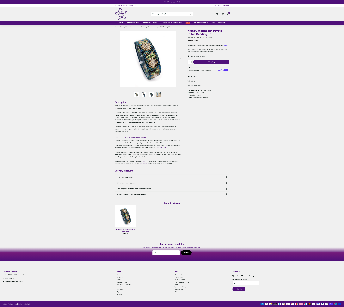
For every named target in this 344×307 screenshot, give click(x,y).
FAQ (176, 292)
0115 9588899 (9, 278)
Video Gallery (120, 289)
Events (118, 279)
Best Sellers (221, 23)
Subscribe (186, 252)
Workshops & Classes (200, 23)
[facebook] (245, 276)
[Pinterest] (237, 276)
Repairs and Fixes (122, 282)
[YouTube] (242, 275)
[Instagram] (233, 276)
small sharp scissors (161, 147)
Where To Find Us (180, 279)
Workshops (120, 287)
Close (342, 0)
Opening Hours (179, 277)
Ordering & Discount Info (182, 282)
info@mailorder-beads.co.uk (14, 281)
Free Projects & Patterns (124, 284)
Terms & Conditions (180, 287)
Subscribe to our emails (239, 279)
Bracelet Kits (139, 27)
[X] (249, 275)
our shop (202, 56)
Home (116, 27)
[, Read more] (218, 14)
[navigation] (136, 94)
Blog (118, 292)
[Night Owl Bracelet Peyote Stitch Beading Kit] (125, 216)
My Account (178, 275)
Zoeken (190, 14)
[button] (191, 60)
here (144, 161)
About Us (119, 275)
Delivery (177, 284)
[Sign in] (223, 14)
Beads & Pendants (132, 23)
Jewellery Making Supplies (172, 23)
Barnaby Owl (143, 164)
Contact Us (120, 277)
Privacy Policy (179, 289)
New (213, 23)
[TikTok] (253, 276)
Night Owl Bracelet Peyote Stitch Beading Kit (125, 230)
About (121, 23)
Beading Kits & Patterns (151, 23)
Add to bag (211, 62)
